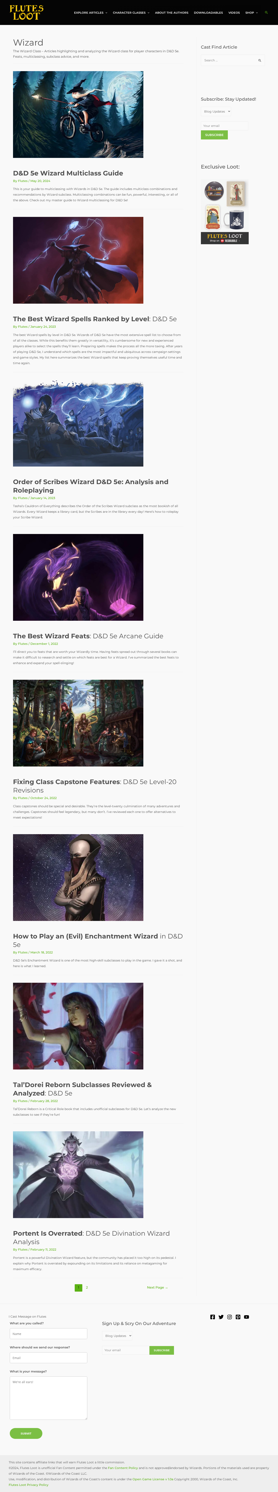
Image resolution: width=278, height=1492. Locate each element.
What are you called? (27, 1323)
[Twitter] (221, 1317)
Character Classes (129, 12)
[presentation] (105, 12)
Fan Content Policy (123, 1468)
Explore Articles (88, 12)
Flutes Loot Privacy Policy (28, 1485)
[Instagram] (229, 1317)
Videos (234, 12)
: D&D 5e (95, 319)
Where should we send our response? (40, 1347)
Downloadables (208, 12)
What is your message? (28, 1371)
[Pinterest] (238, 1317)
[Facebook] (212, 1317)
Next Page (157, 1287)
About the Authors (171, 12)
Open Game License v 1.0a (152, 1479)
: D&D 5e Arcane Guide (88, 636)
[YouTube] (246, 1317)
